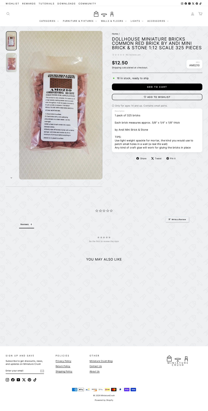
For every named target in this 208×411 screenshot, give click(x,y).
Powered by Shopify (104, 400)
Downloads (66, 3)
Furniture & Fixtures (79, 21)
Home (115, 33)
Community (87, 3)
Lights (136, 21)
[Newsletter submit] (42, 371)
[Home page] (104, 13)
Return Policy (63, 366)
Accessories (156, 21)
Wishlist (12, 3)
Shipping (116, 67)
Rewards (29, 3)
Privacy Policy (63, 361)
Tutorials (47, 3)
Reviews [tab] (25, 224)
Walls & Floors (112, 21)
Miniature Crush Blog (101, 361)
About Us (95, 371)
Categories (48, 21)
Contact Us (96, 366)
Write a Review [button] (179, 219)
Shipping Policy (64, 371)
